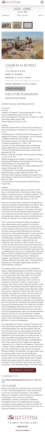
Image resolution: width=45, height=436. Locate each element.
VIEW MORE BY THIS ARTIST (22, 370)
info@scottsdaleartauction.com (17, 380)
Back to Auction (22, 15)
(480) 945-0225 (22, 427)
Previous (6, 15)
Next (40, 15)
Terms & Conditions (22, 430)
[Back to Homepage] (11, 2)
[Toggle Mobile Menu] (41, 2)
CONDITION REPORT (15, 89)
